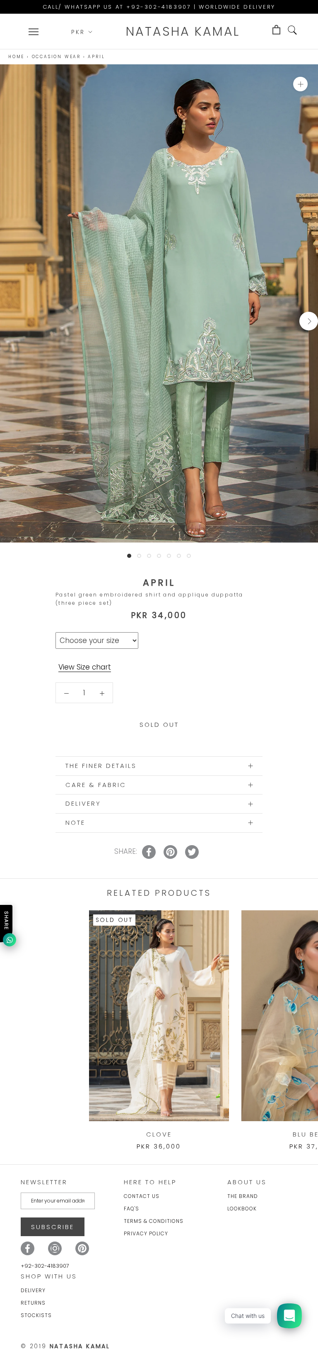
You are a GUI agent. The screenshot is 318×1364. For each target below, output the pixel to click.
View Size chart (84, 667)
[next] (308, 321)
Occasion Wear (56, 57)
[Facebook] (27, 1248)
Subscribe (52, 1226)
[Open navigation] (34, 31)
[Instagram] (55, 1248)
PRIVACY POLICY (146, 1233)
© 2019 (65, 1346)
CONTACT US (141, 1196)
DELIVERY (83, 803)
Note (75, 822)
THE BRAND (242, 1196)
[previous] (9, 321)
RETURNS (33, 1302)
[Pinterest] (82, 1248)
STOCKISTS (36, 1315)
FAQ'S (131, 1208)
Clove (159, 1134)
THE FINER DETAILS (101, 765)
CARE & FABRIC (95, 784)
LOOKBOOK (242, 1208)
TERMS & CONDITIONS (153, 1221)
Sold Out (159, 724)
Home (16, 57)
